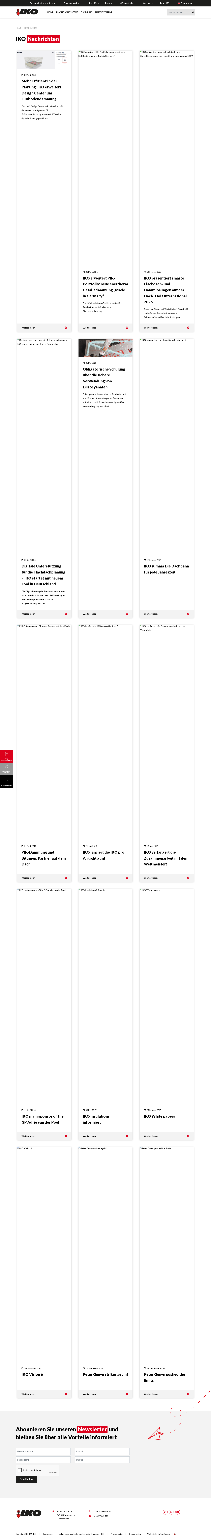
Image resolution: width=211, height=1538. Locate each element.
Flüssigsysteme (103, 12)
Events (108, 3)
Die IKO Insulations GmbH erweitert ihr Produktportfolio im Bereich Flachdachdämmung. (105, 291)
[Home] (29, 12)
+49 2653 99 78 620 (103, 1511)
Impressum (48, 1534)
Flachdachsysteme (67, 12)
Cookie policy (135, 1534)
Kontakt (147, 3)
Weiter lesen (28, 327)
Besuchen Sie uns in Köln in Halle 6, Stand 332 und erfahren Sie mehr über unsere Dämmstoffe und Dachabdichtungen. (166, 294)
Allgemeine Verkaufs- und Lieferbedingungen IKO (81, 1534)
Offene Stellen (127, 3)
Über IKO (92, 3)
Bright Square (164, 1534)
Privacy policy (117, 1534)
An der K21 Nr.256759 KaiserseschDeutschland (66, 1515)
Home (50, 12)
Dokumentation (71, 3)
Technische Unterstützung (42, 3)
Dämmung (86, 12)
